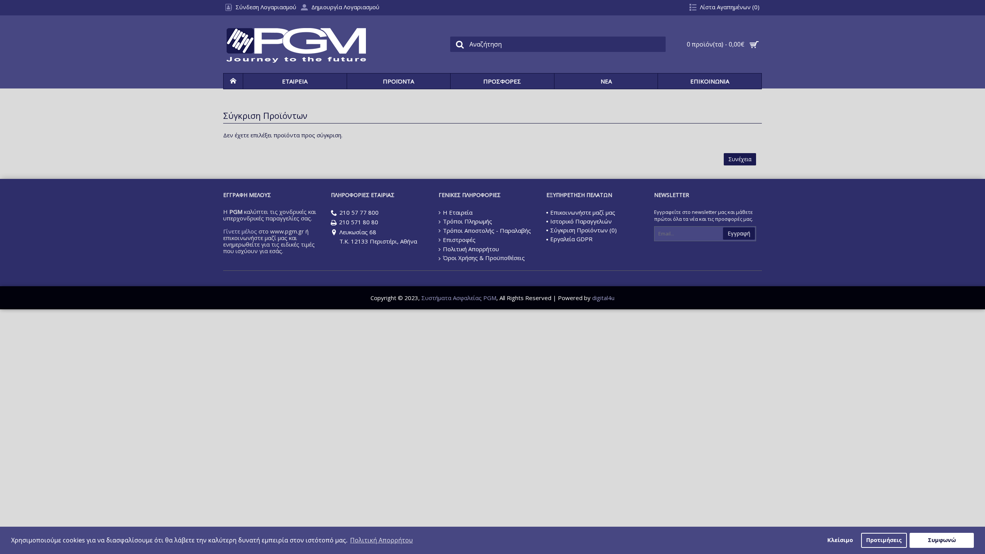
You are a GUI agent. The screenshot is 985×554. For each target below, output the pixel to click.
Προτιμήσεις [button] (884, 540)
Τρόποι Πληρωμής (467, 221)
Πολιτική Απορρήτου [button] (381, 540)
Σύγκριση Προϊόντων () (583, 230)
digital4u (603, 298)
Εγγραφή (739, 233)
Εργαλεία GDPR (571, 239)
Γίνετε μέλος (240, 231)
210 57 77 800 (359, 212)
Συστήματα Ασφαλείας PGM (458, 298)
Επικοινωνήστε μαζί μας (582, 212)
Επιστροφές (459, 240)
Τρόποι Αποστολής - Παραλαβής (487, 230)
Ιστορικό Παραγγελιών (581, 221)
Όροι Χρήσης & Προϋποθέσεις (484, 258)
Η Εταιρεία (457, 212)
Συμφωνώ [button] (942, 540)
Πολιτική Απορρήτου (471, 249)
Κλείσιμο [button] (840, 540)
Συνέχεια (739, 159)
